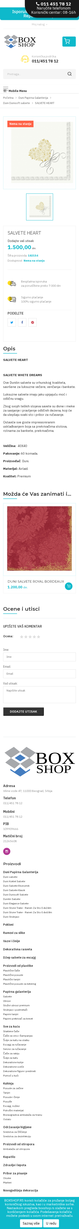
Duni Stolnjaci (11, 916)
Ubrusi (7, 1000)
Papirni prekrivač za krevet (18, 1018)
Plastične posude (13, 974)
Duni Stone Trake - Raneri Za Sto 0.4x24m (27, 907)
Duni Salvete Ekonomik (16, 885)
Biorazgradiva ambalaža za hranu (22, 1114)
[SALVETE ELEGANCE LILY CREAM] (47, 578)
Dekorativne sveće (13, 1066)
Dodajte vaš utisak (21, 241)
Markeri (7, 1182)
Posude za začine (13, 1088)
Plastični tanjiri (11, 979)
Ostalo (7, 1119)
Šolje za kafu (10, 1057)
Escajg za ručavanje (14, 1044)
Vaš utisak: (10, 683)
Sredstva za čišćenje (15, 1131)
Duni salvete (10, 876)
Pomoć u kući (11, 1075)
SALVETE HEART (24, 233)
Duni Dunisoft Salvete (15, 894)
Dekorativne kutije (13, 1062)
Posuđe (7, 1101)
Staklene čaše (11, 1031)
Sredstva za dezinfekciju (17, 1136)
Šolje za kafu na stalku (16, 1040)
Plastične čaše (11, 970)
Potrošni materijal (13, 1110)
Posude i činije (11, 1097)
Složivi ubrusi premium (16, 1005)
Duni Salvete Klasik (14, 890)
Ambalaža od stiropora (16, 1149)
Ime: (6, 650)
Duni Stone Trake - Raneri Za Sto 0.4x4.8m (27, 912)
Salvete (7, 996)
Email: (7, 667)
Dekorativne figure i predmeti (19, 1071)
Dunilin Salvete (11, 899)
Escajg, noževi (11, 1105)
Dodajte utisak (23, 711)
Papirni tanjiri (10, 1014)
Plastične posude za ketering (19, 983)
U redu (51, 1223)
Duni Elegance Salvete (15, 903)
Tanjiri (6, 1092)
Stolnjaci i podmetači (15, 1009)
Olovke (7, 1178)
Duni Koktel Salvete (14, 881)
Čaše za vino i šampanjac (18, 1035)
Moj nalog (38, 24)
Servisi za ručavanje (14, 1049)
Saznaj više (31, 1223)
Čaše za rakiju (11, 1053)
